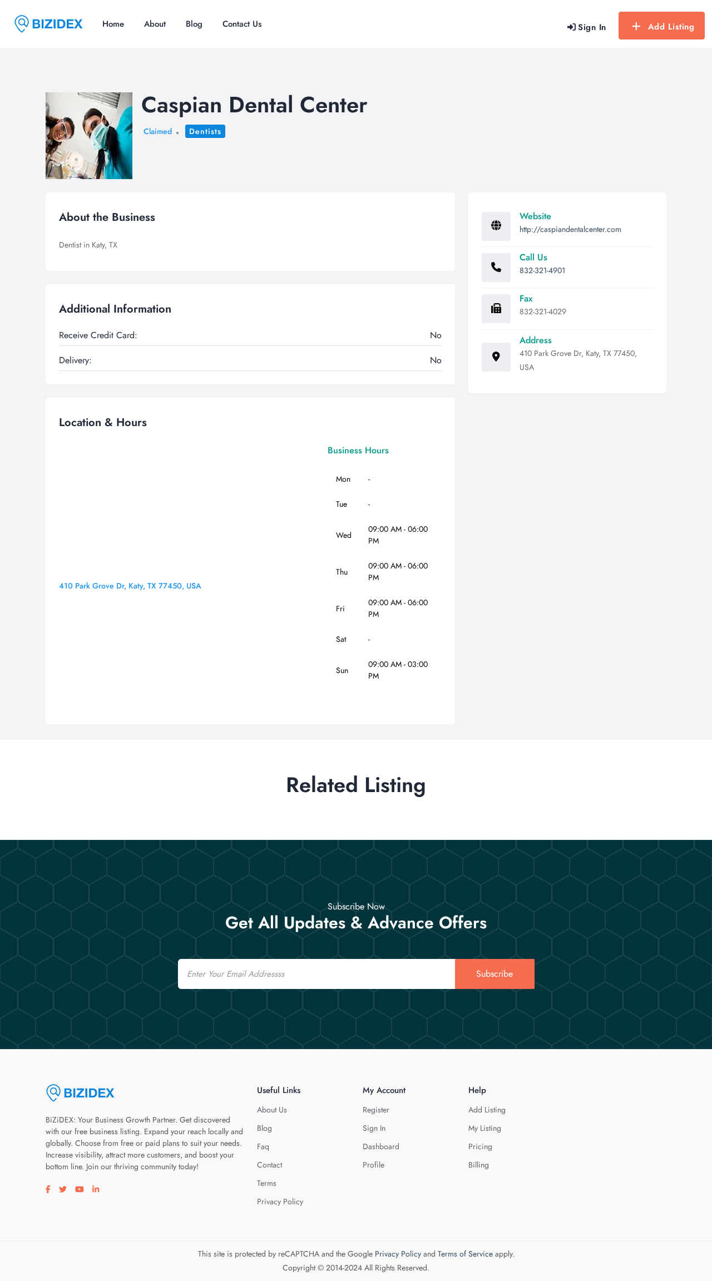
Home (113, 24)
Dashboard (381, 1146)
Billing (478, 1164)
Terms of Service (465, 1253)
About (155, 24)
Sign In (374, 1128)
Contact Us (241, 24)
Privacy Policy (280, 1201)
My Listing (484, 1128)
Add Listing (671, 27)
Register (376, 1109)
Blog (194, 24)
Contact (269, 1164)
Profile (373, 1164)
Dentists (205, 131)
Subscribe (494, 973)
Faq (263, 1146)
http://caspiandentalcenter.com (570, 229)
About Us (272, 1109)
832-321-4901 (542, 270)
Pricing (480, 1146)
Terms (266, 1183)
